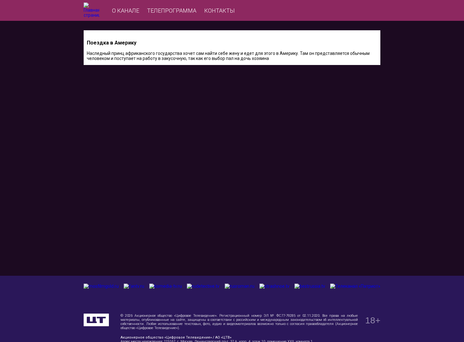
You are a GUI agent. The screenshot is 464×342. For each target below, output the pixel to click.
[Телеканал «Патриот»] (355, 295)
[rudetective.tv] (203, 295)
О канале (125, 10)
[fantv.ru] (134, 295)
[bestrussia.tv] (309, 295)
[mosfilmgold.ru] (101, 295)
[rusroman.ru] (239, 295)
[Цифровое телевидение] (96, 320)
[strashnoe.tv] (274, 295)
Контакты (219, 10)
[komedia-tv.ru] (165, 295)
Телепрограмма (171, 10)
